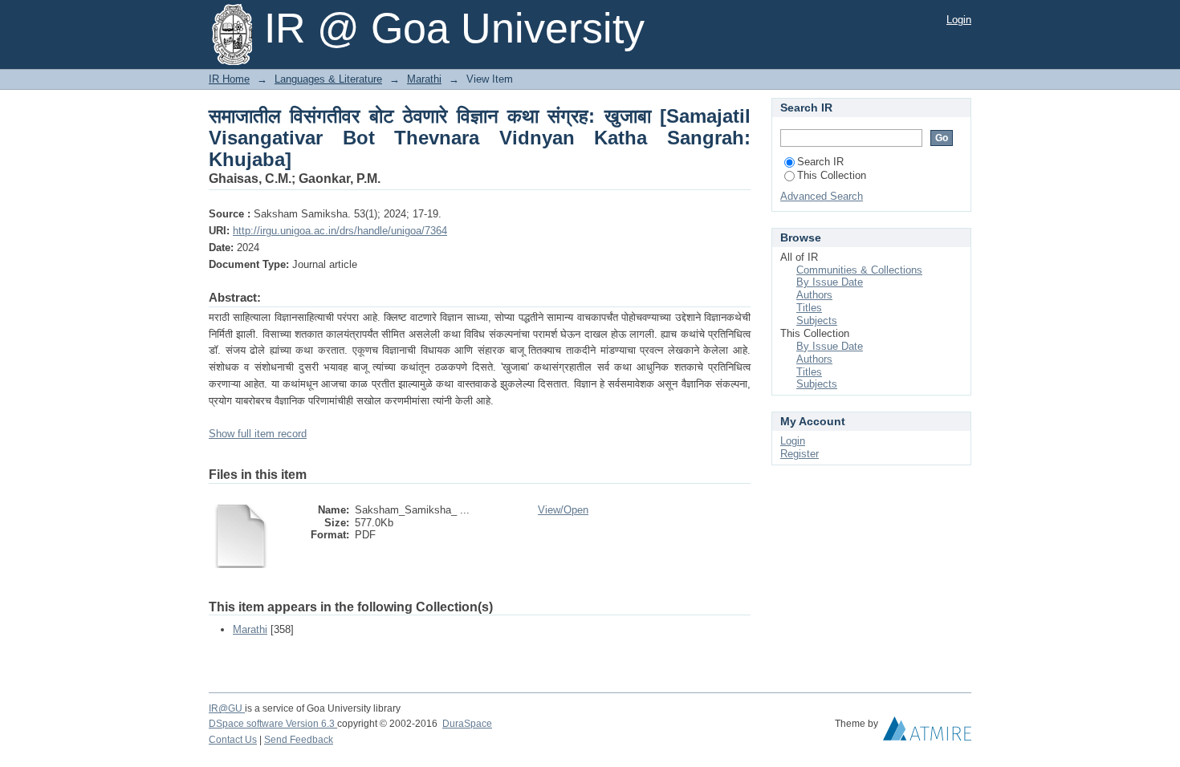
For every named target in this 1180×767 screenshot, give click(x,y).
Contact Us (233, 739)
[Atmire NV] (927, 732)
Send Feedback (298, 739)
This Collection (831, 175)
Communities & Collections (859, 270)
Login (958, 20)
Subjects (816, 321)
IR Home (229, 79)
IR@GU (227, 708)
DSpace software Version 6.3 (273, 723)
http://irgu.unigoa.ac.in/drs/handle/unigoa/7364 (340, 231)
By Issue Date (829, 282)
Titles (809, 308)
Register (799, 454)
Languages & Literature (328, 79)
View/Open (563, 510)
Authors (814, 295)
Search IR (820, 162)
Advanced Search (821, 196)
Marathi (424, 79)
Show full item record (258, 434)
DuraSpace (467, 723)
